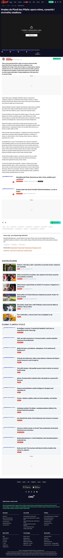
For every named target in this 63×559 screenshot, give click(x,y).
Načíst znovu (31, 35)
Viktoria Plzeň (14, 247)
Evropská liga (20, 250)
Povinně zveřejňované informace (51, 554)
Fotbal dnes (6, 250)
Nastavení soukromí (9, 554)
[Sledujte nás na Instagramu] (29, 492)
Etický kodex (42, 554)
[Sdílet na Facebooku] (3, 223)
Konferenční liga (28, 250)
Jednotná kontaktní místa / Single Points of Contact (31, 554)
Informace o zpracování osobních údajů (46, 553)
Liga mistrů (13, 250)
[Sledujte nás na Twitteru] (31, 492)
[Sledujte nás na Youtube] (37, 492)
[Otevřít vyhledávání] (58, 2)
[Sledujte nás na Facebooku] (26, 492)
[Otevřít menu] (60, 2)
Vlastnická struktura (17, 554)
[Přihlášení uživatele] (55, 2)
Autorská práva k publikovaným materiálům (13, 553)
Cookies (55, 553)
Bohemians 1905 (37, 247)
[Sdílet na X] (6, 223)
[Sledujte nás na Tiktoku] (34, 492)
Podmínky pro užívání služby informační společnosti (30, 553)
